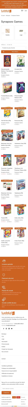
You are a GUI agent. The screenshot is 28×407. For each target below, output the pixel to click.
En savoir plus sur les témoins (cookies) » (23, 401)
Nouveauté (4, 341)
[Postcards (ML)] (21, 112)
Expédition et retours (7, 376)
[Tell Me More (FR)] (7, 112)
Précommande (5, 344)
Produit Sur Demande (7, 349)
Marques (8, 15)
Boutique (4, 334)
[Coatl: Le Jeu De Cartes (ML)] (7, 232)
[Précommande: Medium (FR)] (21, 87)
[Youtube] (11, 329)
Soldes (3, 346)
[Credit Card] (12, 406)
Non (18, 397)
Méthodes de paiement (8, 373)
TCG (3, 336)
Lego (3, 339)
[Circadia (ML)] (21, 61)
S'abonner (6, 393)
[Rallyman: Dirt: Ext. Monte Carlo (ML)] (7, 135)
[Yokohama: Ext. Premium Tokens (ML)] (21, 160)
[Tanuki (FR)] (7, 209)
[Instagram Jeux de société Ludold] (6, 329)
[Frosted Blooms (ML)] (7, 87)
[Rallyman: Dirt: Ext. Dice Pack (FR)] (7, 185)
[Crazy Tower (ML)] (21, 232)
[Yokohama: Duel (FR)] (21, 135)
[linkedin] (9, 329)
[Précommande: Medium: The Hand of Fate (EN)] (7, 61)
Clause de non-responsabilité (9, 371)
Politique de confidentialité (8, 368)
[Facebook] (3, 329)
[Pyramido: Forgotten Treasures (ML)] (7, 160)
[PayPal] (15, 406)
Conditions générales (7, 366)
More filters (15, 52)
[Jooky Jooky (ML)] (21, 209)
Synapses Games (15, 15)
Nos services (5, 352)
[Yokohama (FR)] (21, 185)
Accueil (3, 15)
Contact (4, 359)
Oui (14, 397)
